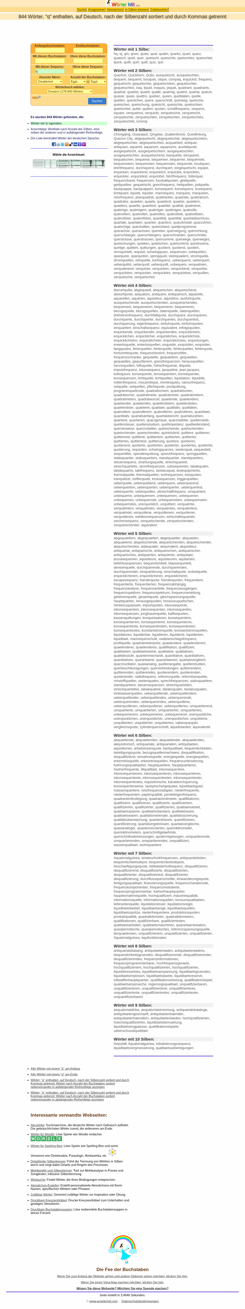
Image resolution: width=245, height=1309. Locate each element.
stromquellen (123, 260)
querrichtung (197, 231)
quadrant (185, 88)
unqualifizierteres (182, 988)
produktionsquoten (185, 912)
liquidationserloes (127, 972)
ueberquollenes (176, 706)
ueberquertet (123, 491)
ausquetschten (187, 75)
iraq (139, 88)
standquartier (169, 458)
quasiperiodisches (155, 929)
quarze (206, 92)
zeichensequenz (126, 521)
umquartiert (196, 491)
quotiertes (188, 445)
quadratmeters (125, 399)
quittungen (148, 248)
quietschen (159, 243)
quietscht (158, 104)
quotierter (171, 445)
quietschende (168, 428)
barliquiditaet (173, 748)
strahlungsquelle (150, 462)
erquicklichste (189, 336)
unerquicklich (148, 504)
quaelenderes (146, 647)
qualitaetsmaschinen (158, 925)
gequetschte (141, 83)
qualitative (166, 651)
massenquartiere (126, 790)
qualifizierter (144, 807)
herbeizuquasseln (127, 605)
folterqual (195, 176)
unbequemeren (151, 714)
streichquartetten (179, 685)
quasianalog (147, 664)
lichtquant (121, 193)
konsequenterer (153, 622)
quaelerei (143, 407)
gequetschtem (164, 83)
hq (116, 54)
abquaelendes (193, 740)
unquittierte (198, 719)
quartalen (135, 222)
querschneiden (174, 235)
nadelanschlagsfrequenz (177, 639)
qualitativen (184, 651)
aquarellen (122, 298)
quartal (194, 92)
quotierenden (190, 672)
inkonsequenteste (127, 778)
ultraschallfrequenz (171, 491)
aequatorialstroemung (157, 1010)
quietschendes (148, 433)
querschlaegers (149, 235)
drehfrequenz (124, 168)
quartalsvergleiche (185, 824)
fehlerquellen (183, 349)
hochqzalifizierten (196, 1018)
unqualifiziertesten (155, 993)
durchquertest (187, 319)
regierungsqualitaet (163, 984)
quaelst (132, 92)
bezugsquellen (147, 311)
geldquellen (122, 185)
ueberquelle (123, 483)
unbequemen (167, 496)
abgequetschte (168, 138)
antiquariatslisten (193, 858)
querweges (201, 239)
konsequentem (165, 374)
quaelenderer (124, 647)
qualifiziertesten (173, 921)
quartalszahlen (191, 416)
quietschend (179, 243)
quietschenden (192, 428)
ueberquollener (150, 706)
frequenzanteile (152, 588)
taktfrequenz (144, 470)
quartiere (120, 420)
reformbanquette (194, 677)
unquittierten (123, 723)
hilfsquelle (144, 366)
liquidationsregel (179, 904)
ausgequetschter (126, 155)
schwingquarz (157, 252)
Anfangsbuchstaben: (49, 45)
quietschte (175, 104)
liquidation (182, 378)
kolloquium (122, 374)
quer (140, 58)
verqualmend (124, 269)
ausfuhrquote (190, 298)
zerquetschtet (124, 121)
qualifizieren (141, 803)
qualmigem (138, 210)
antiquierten (147, 555)
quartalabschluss (196, 218)
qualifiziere (122, 803)
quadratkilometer (151, 917)
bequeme (142, 159)
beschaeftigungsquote (130, 866)
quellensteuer (124, 424)
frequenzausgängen (181, 588)
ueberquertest (191, 487)
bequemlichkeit (155, 563)
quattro (141, 96)
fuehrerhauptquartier (169, 891)
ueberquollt (159, 264)
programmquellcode (129, 391)
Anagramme (96, 9)
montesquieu (170, 382)
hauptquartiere (159, 765)
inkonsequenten (153, 609)
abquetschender (198, 542)
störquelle (142, 260)
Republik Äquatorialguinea (134, 1044)
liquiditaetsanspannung (159, 972)
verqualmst (134, 113)
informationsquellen (158, 900)
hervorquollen (124, 366)
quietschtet (122, 109)
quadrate (182, 197)
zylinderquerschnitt (154, 727)
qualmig (169, 92)
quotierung (122, 449)
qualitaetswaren (126, 815)
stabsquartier (124, 458)
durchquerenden (174, 567)
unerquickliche (200, 714)
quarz (196, 54)
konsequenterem (126, 622)
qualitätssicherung (183, 815)
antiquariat (122, 551)
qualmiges (173, 210)
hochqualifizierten (156, 967)
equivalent (169, 328)
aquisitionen (123, 748)
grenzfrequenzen (167, 361)
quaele (150, 201)
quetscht (152, 58)
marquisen (200, 193)
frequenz (205, 79)
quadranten (164, 197)
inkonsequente (176, 605)
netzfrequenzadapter (157, 790)
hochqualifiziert (160, 896)
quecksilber (141, 227)
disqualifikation (192, 752)
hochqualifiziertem (127, 967)
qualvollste (175, 214)
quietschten (193, 104)
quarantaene (144, 660)
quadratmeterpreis (146, 643)
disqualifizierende (168, 955)
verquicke (143, 269)
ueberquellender (126, 698)
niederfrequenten (127, 794)
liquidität (198, 378)
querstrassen (144, 239)
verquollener (185, 512)
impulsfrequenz (125, 370)
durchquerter (144, 319)
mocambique (148, 382)
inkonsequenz (149, 370)
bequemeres (184, 307)
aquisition (171, 298)
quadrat (119, 92)
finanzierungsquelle (158, 883)
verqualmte (185, 504)
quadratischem (157, 391)
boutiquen (201, 164)
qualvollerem (142, 412)
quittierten (172, 437)
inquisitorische (155, 782)
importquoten (153, 605)
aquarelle (196, 294)
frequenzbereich (152, 353)
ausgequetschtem (151, 151)
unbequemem (144, 496)
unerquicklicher (151, 719)
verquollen (200, 273)
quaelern (193, 201)
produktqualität (125, 917)
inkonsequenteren (157, 773)
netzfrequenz (124, 197)
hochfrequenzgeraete (173, 963)
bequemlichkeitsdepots (166, 862)
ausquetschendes (183, 303)
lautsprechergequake (161, 786)
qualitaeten (122, 651)
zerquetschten (146, 117)
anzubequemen (125, 559)
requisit (139, 252)
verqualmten (145, 508)
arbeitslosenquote (147, 748)
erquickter (121, 176)
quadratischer (124, 395)
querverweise (124, 428)
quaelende (169, 399)
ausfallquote (187, 147)
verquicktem (123, 273)
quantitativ (121, 416)
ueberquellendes (153, 698)
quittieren (202, 433)
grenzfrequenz (164, 185)
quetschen (122, 104)
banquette (174, 155)
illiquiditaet (149, 769)
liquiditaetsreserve (188, 976)
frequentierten (145, 584)
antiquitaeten (188, 744)
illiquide (184, 366)
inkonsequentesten (157, 778)
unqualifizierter (200, 933)
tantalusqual (165, 470)
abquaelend (123, 542)
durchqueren (197, 315)
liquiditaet (121, 639)
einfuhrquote (170, 324)
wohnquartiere (150, 845)
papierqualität (152, 794)
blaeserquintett (179, 563)
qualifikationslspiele (163, 1026)
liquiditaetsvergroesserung (134, 1048)
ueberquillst (122, 264)
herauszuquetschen (178, 601)
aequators (142, 294)
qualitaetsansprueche (130, 984)
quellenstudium (147, 424)
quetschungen (124, 243)
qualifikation (168, 647)
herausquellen (192, 361)
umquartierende (197, 836)
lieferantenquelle (126, 904)
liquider (147, 193)
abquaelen (190, 538)
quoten (160, 109)
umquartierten (145, 710)
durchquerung (124, 324)
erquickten (191, 172)
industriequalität (185, 896)
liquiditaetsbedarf (127, 908)
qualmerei (192, 206)
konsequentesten (182, 626)
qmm (134, 54)
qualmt (182, 92)
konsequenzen (125, 378)
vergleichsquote (126, 727)
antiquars (121, 147)
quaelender (122, 403)
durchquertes (165, 319)
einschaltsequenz (146, 328)
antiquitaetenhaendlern (131, 1018)
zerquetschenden (180, 521)
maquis (159, 88)
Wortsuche (38, 1179)
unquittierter (144, 723)
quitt (144, 62)
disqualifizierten (176, 870)
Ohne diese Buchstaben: (88, 56)
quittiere (187, 433)
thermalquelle (124, 475)
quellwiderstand (197, 424)
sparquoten (139, 256)
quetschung (140, 104)
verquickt (152, 113)
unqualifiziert (179, 841)
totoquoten (193, 475)
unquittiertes (164, 723)
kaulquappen (143, 189)
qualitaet (158, 407)
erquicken (121, 172)
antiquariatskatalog (128, 951)
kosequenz (203, 189)
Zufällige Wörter (41, 1194)
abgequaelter (170, 538)
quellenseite (199, 420)
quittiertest (138, 441)
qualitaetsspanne (127, 811)
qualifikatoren (189, 799)
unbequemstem (170, 500)
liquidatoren (122, 635)
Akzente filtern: (50, 77)
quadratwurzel (148, 399)
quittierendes (145, 672)
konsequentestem (153, 626)
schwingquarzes (161, 449)
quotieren (188, 441)
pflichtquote (156, 387)
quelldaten (181, 96)
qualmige (121, 210)
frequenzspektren (127, 593)
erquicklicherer (176, 576)
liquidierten (194, 635)
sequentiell (202, 449)
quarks (175, 54)
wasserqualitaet (126, 845)
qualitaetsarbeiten (127, 925)
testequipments (188, 470)
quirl (136, 62)
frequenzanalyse (126, 588)
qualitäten (189, 407)
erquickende (123, 332)
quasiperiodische (127, 929)
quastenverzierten (151, 828)
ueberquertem (124, 487)
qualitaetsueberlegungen (175, 1048)
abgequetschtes (151, 143)
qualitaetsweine (144, 651)
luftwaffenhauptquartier (131, 980)
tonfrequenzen (172, 475)
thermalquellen (147, 475)
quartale (120, 222)
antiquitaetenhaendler (166, 1014)
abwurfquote (123, 294)
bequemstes (165, 164)
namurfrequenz (193, 382)
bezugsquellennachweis (161, 752)
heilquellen (185, 185)
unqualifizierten (176, 933)
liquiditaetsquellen (181, 908)
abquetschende (145, 542)
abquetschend (185, 290)
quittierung (156, 441)
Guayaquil (140, 134)
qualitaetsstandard (156, 811)
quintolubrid (170, 433)
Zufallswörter (159, 9)
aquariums (168, 147)
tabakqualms (123, 470)
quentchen (135, 100)
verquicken (160, 269)
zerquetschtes (192, 117)
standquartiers (192, 458)
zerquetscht (191, 113)
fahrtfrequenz (176, 176)
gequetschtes (124, 88)
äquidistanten (180, 727)
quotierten (155, 445)
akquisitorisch (124, 744)
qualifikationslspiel (198, 980)
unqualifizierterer (154, 988)
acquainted (174, 143)
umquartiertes (191, 710)
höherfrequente (165, 366)
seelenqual (183, 449)
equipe (203, 168)
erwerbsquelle (124, 345)
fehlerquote (203, 349)
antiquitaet (185, 555)
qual (153, 54)
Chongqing (122, 134)
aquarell (136, 147)
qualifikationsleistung (166, 980)
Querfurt (120, 75)
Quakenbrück (175, 134)
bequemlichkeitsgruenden (133, 955)
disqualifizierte (151, 870)
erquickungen (198, 340)
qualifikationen (125, 921)
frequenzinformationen (161, 959)
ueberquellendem (183, 693)
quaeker (136, 201)
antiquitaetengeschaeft (131, 1014)
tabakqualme (151, 689)
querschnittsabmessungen (134, 836)
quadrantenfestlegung (130, 799)
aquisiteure (147, 559)
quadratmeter (168, 395)
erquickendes (166, 332)
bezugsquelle (124, 311)
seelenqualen (148, 681)
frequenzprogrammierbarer (134, 963)
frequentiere (194, 580)
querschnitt (163, 100)
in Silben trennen (136, 9)
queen (167, 96)
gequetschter (187, 83)
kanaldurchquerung (183, 782)
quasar (119, 96)
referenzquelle (169, 677)
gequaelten (188, 357)
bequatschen (123, 159)
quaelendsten (186, 403)
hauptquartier (124, 601)
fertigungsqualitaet (128, 883)
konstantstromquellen (190, 630)
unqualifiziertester (184, 993)
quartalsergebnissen (153, 824)
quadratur (121, 201)
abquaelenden (146, 740)
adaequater (149, 546)
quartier (150, 222)
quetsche (196, 100)
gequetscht (122, 83)
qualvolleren (163, 412)
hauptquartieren (184, 765)
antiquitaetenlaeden (166, 1018)
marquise (183, 193)
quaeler (179, 201)
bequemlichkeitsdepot (130, 862)
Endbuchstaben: (88, 45)
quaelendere (171, 643)
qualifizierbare (148, 921)
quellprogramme (183, 227)
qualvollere (122, 412)
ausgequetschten (180, 151)
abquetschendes (126, 546)
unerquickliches (176, 719)
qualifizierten (123, 807)
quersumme (164, 239)
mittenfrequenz (125, 382)
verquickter (142, 273)
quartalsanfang (142, 416)
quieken (143, 243)
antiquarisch (177, 294)
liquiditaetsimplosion (129, 976)
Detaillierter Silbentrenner (48, 1161)
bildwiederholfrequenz (166, 866)
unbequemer (188, 496)
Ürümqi (141, 121)
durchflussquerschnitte (157, 879)
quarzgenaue (157, 420)
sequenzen (178, 252)
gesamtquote (148, 597)
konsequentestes (127, 630)
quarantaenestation (191, 925)
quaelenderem (194, 643)
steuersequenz (125, 462)
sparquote (121, 256)
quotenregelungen (170, 836)
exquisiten (185, 345)
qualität (177, 206)
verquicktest (181, 273)
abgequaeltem (125, 538)
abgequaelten (147, 538)
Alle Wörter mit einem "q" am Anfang (55, 1068)
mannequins (164, 193)
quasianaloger (124, 828)
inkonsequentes (179, 609)
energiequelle (173, 757)
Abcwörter (37, 1125)
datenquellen (189, 311)
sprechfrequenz (172, 454)
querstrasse (123, 239)
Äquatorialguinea (127, 938)
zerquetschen (144, 277)
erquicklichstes (174, 340)
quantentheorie (160, 820)
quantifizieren (184, 820)
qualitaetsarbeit (188, 807)
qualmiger (155, 210)
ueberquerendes (153, 702)
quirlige (119, 248)
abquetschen (163, 290)
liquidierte (177, 635)
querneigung (176, 231)
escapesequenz (126, 580)
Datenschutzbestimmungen (140, 1301)
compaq (175, 79)
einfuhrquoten (192, 324)
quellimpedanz (172, 424)
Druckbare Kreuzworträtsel (49, 1200)
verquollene (142, 512)
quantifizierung (125, 824)
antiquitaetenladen (159, 951)
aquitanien (187, 559)
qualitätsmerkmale (154, 815)
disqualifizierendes (128, 959)
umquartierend (201, 706)
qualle (156, 92)
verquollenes (123, 517)
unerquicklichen (126, 719)
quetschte (168, 58)
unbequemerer (176, 714)
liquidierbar (141, 635)
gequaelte (150, 357)
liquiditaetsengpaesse (130, 1026)
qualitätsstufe (124, 656)
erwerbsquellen (148, 345)
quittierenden (124, 672)
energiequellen (197, 757)
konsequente (142, 374)
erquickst (190, 79)
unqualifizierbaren (193, 984)
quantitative (174, 656)
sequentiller (122, 454)
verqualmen (197, 264)
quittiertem (155, 437)
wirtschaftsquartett (180, 517)
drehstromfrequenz (128, 315)
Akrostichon (115, 9)
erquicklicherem (126, 576)
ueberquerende (179, 698)
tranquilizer (122, 479)
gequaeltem (169, 357)
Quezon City (123, 138)
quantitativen (194, 656)
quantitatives (123, 660)
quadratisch (199, 197)
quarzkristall (182, 222)
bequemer (177, 159)
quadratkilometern (179, 917)
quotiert (193, 248)
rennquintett (123, 252)
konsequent (164, 189)
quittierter (189, 437)
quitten (148, 109)
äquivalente (201, 727)
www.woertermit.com (103, 1301)
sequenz (197, 109)
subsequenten (178, 466)
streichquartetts (125, 466)
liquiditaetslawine (159, 976)
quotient (164, 248)
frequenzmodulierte (164, 887)
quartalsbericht (167, 416)
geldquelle (188, 180)
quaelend (164, 201)
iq (120, 54)
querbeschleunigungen (131, 668)
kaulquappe (122, 189)
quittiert (132, 248)
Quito (150, 75)
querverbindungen (164, 668)
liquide (135, 193)
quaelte (134, 206)
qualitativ (173, 407)
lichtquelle (145, 378)
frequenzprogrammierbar (133, 891)
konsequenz (184, 189)
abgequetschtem (194, 138)
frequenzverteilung (186, 593)
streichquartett (176, 462)
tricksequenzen (163, 479)
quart (186, 54)
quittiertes (121, 441)
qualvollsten (194, 214)
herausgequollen (148, 601)
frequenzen (145, 180)
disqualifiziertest (151, 875)
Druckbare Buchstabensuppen (51, 1209)
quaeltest (149, 206)
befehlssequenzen (128, 563)
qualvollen (140, 214)
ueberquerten (147, 487)
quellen (119, 100)
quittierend (122, 437)
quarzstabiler (178, 420)
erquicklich (157, 172)
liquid (148, 88)
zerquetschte (123, 117)
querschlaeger (125, 235)
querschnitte (196, 235)
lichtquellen (163, 378)
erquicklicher (145, 336)
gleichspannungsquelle (177, 597)
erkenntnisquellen (154, 761)
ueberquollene (179, 702)
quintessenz (199, 243)
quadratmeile (146, 395)
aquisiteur (154, 298)
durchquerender (126, 572)
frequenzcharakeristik (191, 883)
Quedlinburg (196, 134)
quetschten (185, 58)
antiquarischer (189, 551)
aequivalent (169, 546)
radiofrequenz (145, 677)
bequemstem (124, 164)
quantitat (159, 218)
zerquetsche (123, 277)
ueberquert (201, 260)
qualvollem (122, 214)
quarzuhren (202, 222)
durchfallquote (155, 315)
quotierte (138, 445)
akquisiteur (188, 546)
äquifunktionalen (154, 938)
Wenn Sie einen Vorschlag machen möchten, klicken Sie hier (122, 1282)
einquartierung (151, 572)
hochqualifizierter (185, 967)
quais (144, 54)
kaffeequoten (178, 614)
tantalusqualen (195, 689)
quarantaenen (166, 660)
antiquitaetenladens (189, 951)
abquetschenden (172, 542)
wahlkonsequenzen (150, 517)
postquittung (176, 387)
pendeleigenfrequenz (180, 794)
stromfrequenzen (152, 466)
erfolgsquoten (189, 328)
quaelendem (188, 399)
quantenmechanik (149, 656)
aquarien (138, 298)
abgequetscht (145, 138)
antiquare (159, 294)
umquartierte (123, 710)
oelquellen (137, 387)
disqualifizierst (124, 757)
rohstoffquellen (125, 681)
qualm (163, 54)
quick (118, 62)
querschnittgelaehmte (159, 832)
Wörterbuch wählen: (70, 87)
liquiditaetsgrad (191, 786)
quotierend (122, 445)
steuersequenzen (151, 685)
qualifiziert (186, 647)
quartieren (137, 420)
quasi (130, 96)
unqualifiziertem (150, 933)
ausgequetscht (125, 151)
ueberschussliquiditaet (131, 1031)
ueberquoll (141, 264)
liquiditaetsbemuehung (164, 1022)
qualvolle (190, 210)
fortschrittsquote (126, 353)
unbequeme (123, 496)
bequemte (184, 164)
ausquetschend (152, 155)
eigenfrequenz (148, 324)
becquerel (191, 155)
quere (149, 100)
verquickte (199, 269)
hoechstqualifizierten (129, 1022)
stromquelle (199, 256)
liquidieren (160, 635)
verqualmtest (187, 508)
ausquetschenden (154, 303)
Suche (81, 9)
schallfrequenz (178, 109)
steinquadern (179, 256)
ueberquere (166, 483)
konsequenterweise (128, 786)
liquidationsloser (153, 904)
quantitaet (202, 412)
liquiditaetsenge (154, 908)
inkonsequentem (126, 609)
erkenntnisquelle (126, 761)
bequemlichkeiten (198, 748)
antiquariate (145, 744)
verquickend (180, 269)
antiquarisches (125, 555)
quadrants (201, 88)
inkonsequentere (171, 769)
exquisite (169, 345)
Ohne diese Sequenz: (88, 66)
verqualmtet (123, 512)
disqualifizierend (126, 870)
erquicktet (156, 176)
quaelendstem (163, 403)
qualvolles (157, 214)
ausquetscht (165, 75)
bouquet (149, 79)
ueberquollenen (125, 706)
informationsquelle (128, 900)
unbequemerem (126, 714)
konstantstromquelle (157, 630)
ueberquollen (145, 491)
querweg (180, 100)
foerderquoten (172, 580)
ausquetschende (126, 303)
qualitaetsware (183, 811)
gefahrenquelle (125, 597)
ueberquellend (144, 483)
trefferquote (141, 479)
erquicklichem (189, 332)
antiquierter (166, 555)
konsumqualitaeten (189, 900)
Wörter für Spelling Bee (46, 1146)
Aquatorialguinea (127, 858)
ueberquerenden (126, 702)
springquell (158, 256)
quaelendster (124, 407)
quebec (154, 96)
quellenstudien (194, 664)
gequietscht (142, 185)
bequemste (195, 159)
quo (160, 62)
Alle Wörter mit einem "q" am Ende (54, 1074)
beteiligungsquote (127, 752)
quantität (174, 218)
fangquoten (122, 349)
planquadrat (145, 197)
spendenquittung (146, 454)
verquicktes (161, 273)
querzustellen (146, 428)
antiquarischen (165, 551)
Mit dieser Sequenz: (50, 66)
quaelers (120, 206)
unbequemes (124, 500)
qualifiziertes (165, 807)
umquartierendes (154, 841)
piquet (171, 88)
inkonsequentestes (128, 782)
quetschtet (204, 58)
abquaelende (124, 740)
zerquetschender (126, 525)
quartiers (164, 222)
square (119, 113)
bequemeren (142, 307)
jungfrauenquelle (153, 614)
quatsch (120, 58)
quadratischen (181, 391)
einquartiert (122, 328)
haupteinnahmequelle (130, 896)
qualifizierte (161, 803)
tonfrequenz (161, 260)
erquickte (174, 172)
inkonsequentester (187, 778)
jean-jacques (189, 370)
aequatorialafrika (126, 1010)
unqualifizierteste (127, 993)
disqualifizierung (126, 879)
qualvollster (122, 218)
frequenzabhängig (172, 584)
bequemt (134, 79)
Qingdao (156, 134)
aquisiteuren (167, 559)
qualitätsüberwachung (130, 820)
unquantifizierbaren (128, 997)
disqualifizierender (197, 955)
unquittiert (167, 504)
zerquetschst (170, 113)
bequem (120, 79)
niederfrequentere (155, 912)
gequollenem (142, 361)
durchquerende (148, 567)
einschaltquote (175, 572)
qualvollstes (142, 218)
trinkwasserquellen (128, 693)
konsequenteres (179, 622)
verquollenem (163, 512)
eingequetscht (185, 168)
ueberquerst (181, 260)
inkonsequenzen (126, 614)
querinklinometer (179, 828)
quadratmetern (192, 395)
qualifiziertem (182, 803)
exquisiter (202, 345)
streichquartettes (126, 689)
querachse (122, 231)
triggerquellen (187, 479)
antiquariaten (166, 744)
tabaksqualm (172, 689)
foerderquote (149, 580)
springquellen (196, 454)
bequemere (122, 307)
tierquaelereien (125, 933)
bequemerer (163, 307)
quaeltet (164, 206)
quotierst (178, 248)
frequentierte (123, 584)
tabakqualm (199, 466)
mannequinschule (143, 639)
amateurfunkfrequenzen (159, 858)
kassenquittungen (127, 618)
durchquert (164, 168)
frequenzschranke (127, 357)
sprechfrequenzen (174, 681)
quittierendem (190, 668)
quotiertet (205, 445)
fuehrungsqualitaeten (130, 765)
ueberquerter (169, 487)
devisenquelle (124, 567)
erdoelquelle (197, 572)
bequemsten (145, 164)
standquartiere (125, 685)
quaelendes (142, 403)
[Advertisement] (122, 31)
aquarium (151, 147)
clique (162, 79)
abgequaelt (142, 290)
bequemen (160, 159)
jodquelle (202, 185)
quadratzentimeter (163, 799)
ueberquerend (187, 483)
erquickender (144, 332)
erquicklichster (150, 340)
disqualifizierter (125, 875)
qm (126, 54)
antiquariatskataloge (191, 1010)
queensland (160, 227)
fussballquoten (167, 180)
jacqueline (170, 370)
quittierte (138, 437)
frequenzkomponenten (131, 887)
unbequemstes (125, 504)
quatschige (122, 227)
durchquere (176, 315)
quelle (196, 96)
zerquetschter (169, 117)
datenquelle (169, 311)
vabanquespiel (186, 723)
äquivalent (149, 525)
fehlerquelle (163, 349)
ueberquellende (156, 693)
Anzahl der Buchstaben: (88, 77)
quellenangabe (169, 664)
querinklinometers (127, 832)
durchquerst (145, 168)
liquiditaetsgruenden (194, 972)
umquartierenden (127, 841)
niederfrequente (187, 790)
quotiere (172, 441)
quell (131, 58)
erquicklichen (124, 336)
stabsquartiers (146, 458)
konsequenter (188, 374)
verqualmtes (165, 508)
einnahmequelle (149, 757)
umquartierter (168, 710)
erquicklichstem (125, 340)
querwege (183, 239)
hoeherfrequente (126, 769)
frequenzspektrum (156, 593)
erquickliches (167, 336)
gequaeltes (122, 361)
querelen (158, 231)
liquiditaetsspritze (127, 912)
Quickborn (136, 75)
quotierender (123, 677)
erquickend (139, 172)
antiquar (190, 143)
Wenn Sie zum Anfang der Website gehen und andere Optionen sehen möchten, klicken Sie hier (122, 1276)
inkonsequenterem (128, 773)
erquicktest (139, 176)
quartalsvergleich (192, 660)
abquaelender (169, 740)
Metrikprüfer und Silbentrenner (51, 1170)
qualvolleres (183, 412)
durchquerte (123, 319)
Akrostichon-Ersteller (45, 1185)
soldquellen (197, 252)
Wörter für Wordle (42, 1134)
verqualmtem (124, 508)
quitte (136, 109)
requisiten (139, 449)
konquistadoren (154, 618)
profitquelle (122, 643)
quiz (152, 62)
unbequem (178, 264)
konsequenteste (126, 626)
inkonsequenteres (186, 773)
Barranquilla (123, 290)
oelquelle (120, 387)
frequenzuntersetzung (186, 761)
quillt (127, 62)
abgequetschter (125, 143)
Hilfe (35, 97)
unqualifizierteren (127, 988)
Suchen (97, 101)
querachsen (141, 231)
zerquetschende (152, 521)
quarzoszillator (125, 664)
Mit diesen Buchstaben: (50, 56)
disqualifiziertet (176, 875)
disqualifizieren (196, 866)
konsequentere (179, 618)
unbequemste (146, 500)
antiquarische (142, 551)
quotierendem (167, 672)
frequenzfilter (177, 353)
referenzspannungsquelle (190, 929)
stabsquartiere (201, 681)
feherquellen (142, 349)
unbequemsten (195, 500)
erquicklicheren (151, 576)
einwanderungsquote (193, 879)
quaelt (145, 92)
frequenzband (124, 180)
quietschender (124, 433)
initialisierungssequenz (173, 1044)
